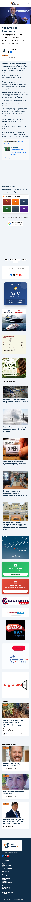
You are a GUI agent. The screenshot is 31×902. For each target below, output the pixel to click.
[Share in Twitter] (13, 275)
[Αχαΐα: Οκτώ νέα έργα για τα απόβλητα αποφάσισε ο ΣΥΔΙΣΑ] (15, 392)
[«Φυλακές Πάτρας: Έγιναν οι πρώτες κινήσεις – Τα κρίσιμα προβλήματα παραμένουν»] (15, 809)
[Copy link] (20, 275)
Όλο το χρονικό (9, 158)
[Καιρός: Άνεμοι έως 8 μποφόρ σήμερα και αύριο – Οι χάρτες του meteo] (15, 417)
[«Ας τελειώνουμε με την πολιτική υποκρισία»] (15, 754)
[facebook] (11, 52)
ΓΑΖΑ (6, 259)
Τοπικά (5, 704)
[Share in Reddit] (17, 275)
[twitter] (8, 52)
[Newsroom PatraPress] (4, 51)
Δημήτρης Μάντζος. (15, 259)
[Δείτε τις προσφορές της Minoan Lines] (14, 320)
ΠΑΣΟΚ (15, 262)
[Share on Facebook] (10, 275)
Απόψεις (5, 55)
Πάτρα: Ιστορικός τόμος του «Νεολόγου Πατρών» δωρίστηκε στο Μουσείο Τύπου (15, 493)
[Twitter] (5, 855)
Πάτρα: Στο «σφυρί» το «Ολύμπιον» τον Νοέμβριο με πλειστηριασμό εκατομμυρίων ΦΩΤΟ (15, 526)
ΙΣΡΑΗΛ (24, 259)
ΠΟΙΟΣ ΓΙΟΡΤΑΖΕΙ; (15, 591)
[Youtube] (8, 855)
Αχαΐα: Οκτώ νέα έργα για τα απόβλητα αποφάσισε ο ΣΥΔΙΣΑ (15, 401)
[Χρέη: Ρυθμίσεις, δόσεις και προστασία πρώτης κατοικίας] (15, 449)
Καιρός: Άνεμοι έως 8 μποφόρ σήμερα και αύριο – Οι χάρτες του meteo (14, 429)
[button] (3, 3)
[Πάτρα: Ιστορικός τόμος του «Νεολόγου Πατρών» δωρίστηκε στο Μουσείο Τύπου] (15, 480)
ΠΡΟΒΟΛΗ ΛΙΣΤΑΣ (15, 574)
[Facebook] (3, 855)
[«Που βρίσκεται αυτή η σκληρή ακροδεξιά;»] (15, 782)
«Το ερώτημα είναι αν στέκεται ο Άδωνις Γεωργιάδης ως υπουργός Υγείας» (18, 151)
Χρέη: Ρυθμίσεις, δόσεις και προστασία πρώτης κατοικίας (15, 463)
